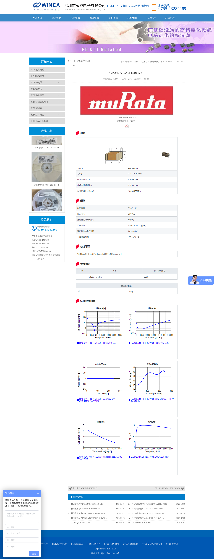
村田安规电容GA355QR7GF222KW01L (148, 518)
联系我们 (132, 18)
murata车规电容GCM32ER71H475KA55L (148, 513)
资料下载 (113, 18)
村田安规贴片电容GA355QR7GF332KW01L (89, 513)
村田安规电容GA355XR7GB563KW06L (148, 509)
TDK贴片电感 (37, 69)
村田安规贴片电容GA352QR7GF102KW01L (89, 518)
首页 (136, 61)
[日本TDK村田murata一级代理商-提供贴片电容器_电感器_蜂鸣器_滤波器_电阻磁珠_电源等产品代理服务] (46, 6)
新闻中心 (94, 18)
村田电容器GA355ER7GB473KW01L (86, 509)
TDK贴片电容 (37, 95)
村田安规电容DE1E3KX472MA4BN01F (87, 504)
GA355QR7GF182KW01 (141, 523)
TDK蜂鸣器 (36, 82)
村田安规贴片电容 (40, 102)
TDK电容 (151, 18)
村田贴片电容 (37, 114)
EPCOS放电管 (37, 76)
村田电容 (170, 18)
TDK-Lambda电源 (39, 121)
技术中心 (75, 18)
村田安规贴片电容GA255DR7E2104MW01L (149, 504)
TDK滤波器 (36, 108)
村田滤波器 (36, 89)
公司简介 (56, 18)
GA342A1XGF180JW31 (88, 488)
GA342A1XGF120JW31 (171, 488)
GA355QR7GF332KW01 (81, 523)
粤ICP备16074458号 (110, 553)
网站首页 (37, 18)
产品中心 (46, 61)
